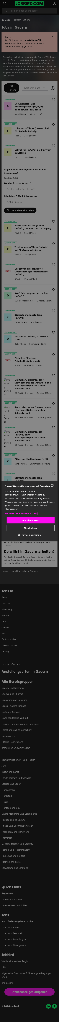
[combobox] (52, 485)
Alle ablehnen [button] (30, 528)
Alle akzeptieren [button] (30, 520)
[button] (30, 513)
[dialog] (30, 511)
